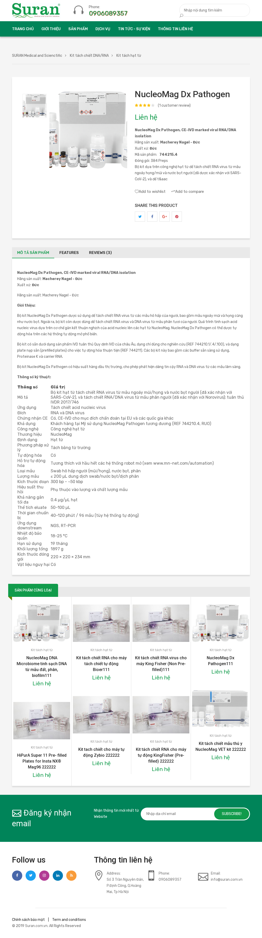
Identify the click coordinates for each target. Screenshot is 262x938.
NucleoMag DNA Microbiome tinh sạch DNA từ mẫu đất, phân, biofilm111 (42, 666)
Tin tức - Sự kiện (134, 29)
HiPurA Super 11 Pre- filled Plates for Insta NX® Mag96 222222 (42, 761)
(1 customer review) (174, 105)
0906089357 (108, 13)
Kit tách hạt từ (42, 650)
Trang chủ (23, 29)
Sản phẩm (78, 29)
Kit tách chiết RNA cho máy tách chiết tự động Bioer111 (101, 663)
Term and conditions (69, 920)
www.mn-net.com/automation (182, 463)
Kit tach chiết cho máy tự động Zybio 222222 (101, 752)
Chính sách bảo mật (28, 920)
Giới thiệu (51, 29)
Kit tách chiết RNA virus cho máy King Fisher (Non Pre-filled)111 (161, 663)
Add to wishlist (152, 191)
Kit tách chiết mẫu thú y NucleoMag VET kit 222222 (220, 746)
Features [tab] (69, 252)
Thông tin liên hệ (175, 29)
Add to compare (189, 191)
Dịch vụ (102, 29)
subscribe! (232, 814)
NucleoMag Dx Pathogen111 (220, 660)
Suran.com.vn (36, 926)
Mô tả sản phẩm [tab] (33, 252)
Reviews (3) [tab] (100, 252)
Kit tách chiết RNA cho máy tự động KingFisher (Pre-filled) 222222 (161, 755)
